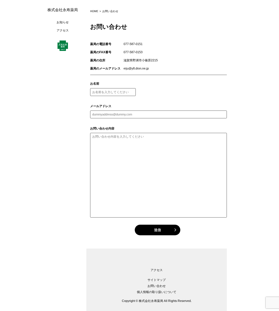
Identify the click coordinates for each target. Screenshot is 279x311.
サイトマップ (156, 279)
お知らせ (63, 22)
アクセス (63, 30)
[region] (63, 155)
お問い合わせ (156, 286)
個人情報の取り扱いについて (156, 292)
